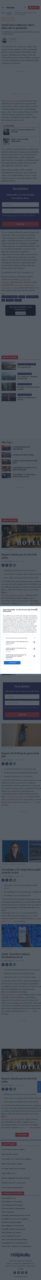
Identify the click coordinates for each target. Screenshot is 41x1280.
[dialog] (20, 640)
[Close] (37, 610)
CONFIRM (12, 662)
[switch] (33, 642)
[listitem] (20, 638)
